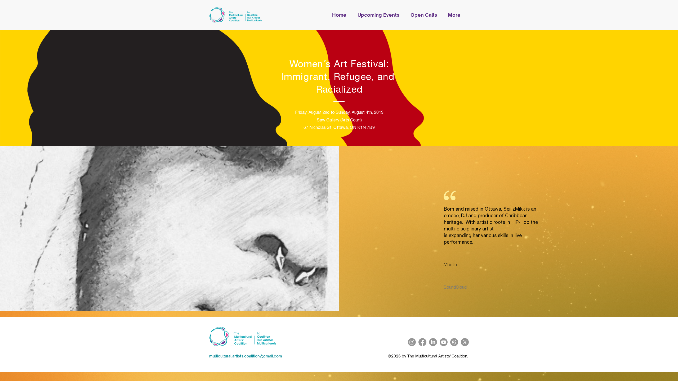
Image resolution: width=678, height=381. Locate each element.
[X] (465, 342)
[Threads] (454, 342)
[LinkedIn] (433, 342)
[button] (381, 15)
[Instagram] (412, 342)
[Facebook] (422, 342)
